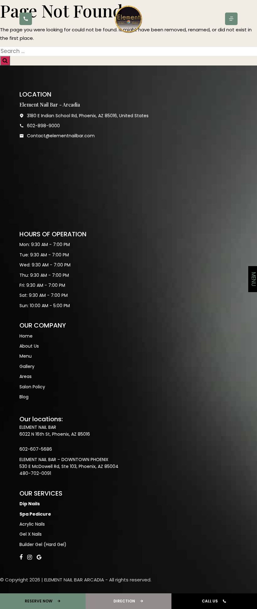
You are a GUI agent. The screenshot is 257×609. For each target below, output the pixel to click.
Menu (25, 356)
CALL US (210, 601)
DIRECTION (124, 601)
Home (26, 336)
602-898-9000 (43, 126)
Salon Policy (32, 387)
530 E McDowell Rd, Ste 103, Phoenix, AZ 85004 (68, 466)
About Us (29, 346)
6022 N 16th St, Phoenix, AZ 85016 (54, 434)
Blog (24, 397)
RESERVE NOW (38, 601)
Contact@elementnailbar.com (61, 136)
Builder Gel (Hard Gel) (42, 544)
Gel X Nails (30, 534)
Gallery (26, 366)
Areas (25, 376)
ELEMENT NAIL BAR (37, 427)
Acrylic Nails (32, 524)
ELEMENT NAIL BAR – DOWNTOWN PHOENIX (63, 459)
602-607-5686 (35, 449)
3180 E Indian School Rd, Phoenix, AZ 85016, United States (88, 116)
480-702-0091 (35, 473)
